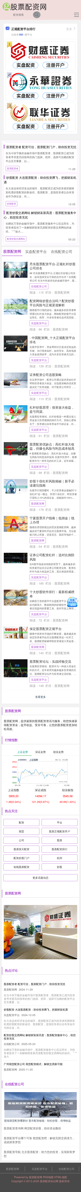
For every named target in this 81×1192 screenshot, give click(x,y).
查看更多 (40, 697)
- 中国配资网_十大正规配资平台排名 (52, 339)
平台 (59, 822)
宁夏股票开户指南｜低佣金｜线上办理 (52, 520)
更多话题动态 (40, 877)
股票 (59, 840)
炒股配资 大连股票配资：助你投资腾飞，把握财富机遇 (36, 1009)
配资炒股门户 (21, 858)
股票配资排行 (59, 849)
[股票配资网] (24, 6)
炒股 (59, 867)
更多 (69, 29)
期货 (21, 831)
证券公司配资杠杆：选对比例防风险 (52, 556)
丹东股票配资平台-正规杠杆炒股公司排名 (53, 265)
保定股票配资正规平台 (46, 628)
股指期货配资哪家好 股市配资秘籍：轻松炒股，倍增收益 (37, 1120)
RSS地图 (48, 1177)
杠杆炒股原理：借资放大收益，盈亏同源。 (52, 409)
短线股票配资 (21, 867)
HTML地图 (60, 1177)
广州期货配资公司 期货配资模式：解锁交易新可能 (33, 1064)
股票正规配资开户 (59, 831)
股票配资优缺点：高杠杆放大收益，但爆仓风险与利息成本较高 (52, 446)
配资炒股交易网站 (16, 238)
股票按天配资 (21, 849)
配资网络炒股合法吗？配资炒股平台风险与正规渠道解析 (52, 302)
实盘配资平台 (39, 323)
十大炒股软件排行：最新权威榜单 (52, 593)
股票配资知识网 (49, 1181)
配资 (21, 822)
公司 (21, 840)
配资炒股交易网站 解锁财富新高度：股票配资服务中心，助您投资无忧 (40, 1036)
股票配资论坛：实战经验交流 (50, 661)
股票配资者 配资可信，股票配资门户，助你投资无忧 (41, 147)
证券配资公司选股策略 (46, 374)
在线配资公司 (39, 286)
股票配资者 (12, 168)
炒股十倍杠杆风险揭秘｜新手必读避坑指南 (52, 483)
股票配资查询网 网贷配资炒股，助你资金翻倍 (32, 1128)
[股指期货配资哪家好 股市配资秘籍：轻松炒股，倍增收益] (40, 1104)
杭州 (59, 858)
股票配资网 (37, 503)
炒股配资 (11, 203)
